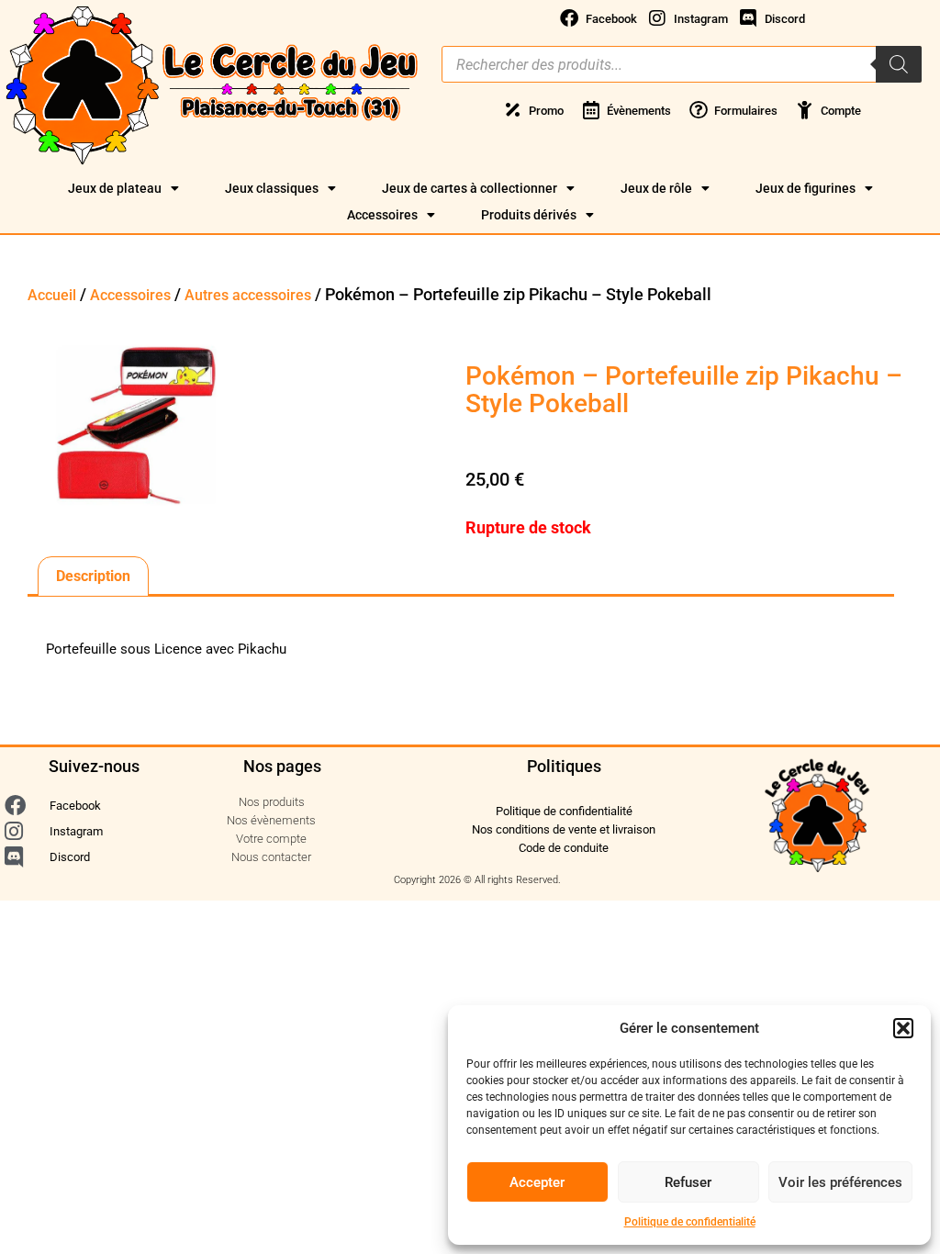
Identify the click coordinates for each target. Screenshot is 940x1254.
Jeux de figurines (805, 188)
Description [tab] (93, 576)
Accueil (52, 295)
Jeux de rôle (656, 188)
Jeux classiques (272, 188)
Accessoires (382, 214)
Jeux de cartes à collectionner (469, 188)
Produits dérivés (528, 214)
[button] (903, 1028)
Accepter (537, 1182)
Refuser (688, 1182)
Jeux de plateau (115, 188)
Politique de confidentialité (689, 1221)
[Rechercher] (899, 64)
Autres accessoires (248, 295)
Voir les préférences (840, 1182)
